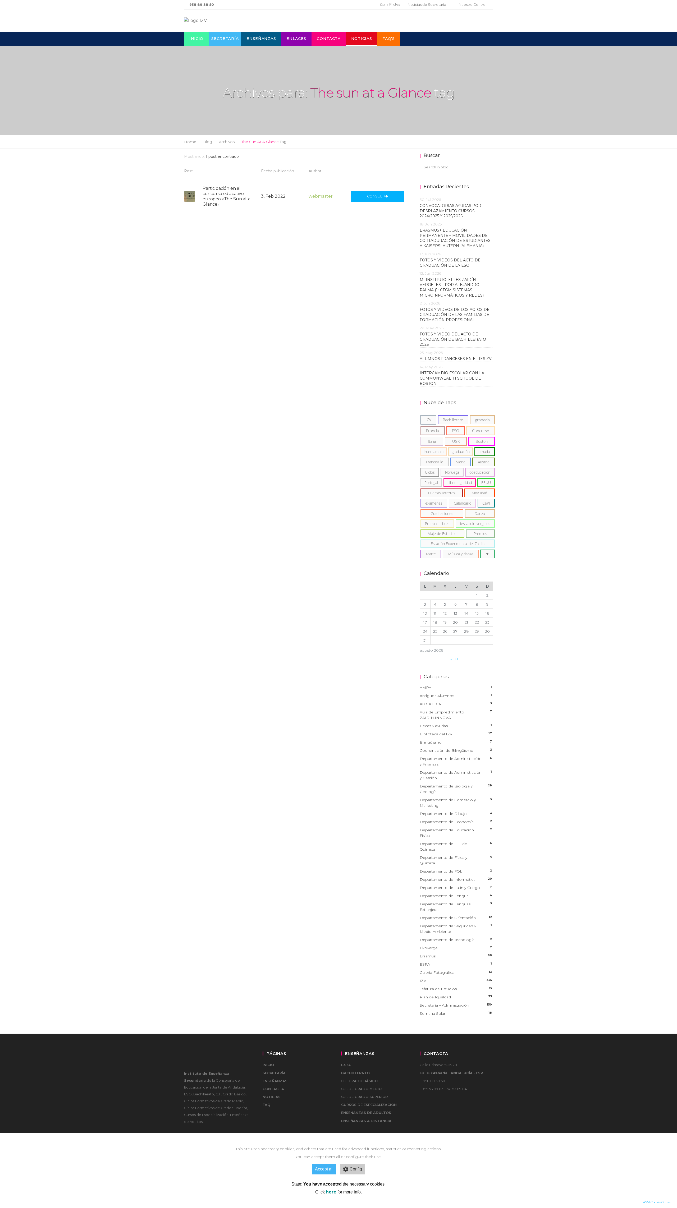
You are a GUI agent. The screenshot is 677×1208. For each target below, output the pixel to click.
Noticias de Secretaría (427, 4)
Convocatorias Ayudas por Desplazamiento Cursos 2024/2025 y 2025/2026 (450, 210)
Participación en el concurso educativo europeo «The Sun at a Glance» (226, 196)
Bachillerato (355, 1073)
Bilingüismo (456, 742)
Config (356, 1169)
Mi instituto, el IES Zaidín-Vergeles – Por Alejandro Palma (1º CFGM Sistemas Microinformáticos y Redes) (453, 287)
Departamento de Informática (456, 879)
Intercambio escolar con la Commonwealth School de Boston (452, 378)
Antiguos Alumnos (456, 695)
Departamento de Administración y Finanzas (456, 761)
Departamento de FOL (456, 871)
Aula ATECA (456, 704)
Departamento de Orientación (456, 917)
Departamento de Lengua (456, 895)
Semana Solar (456, 1013)
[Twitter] (356, 5)
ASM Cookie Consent (658, 1202)
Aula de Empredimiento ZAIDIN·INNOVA (456, 715)
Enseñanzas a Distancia (366, 1121)
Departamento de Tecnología (456, 939)
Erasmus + (456, 956)
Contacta (329, 38)
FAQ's (388, 38)
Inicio (196, 38)
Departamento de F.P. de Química (456, 846)
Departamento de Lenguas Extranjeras (456, 907)
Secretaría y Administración (456, 1005)
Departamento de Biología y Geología (456, 789)
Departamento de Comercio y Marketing (456, 802)
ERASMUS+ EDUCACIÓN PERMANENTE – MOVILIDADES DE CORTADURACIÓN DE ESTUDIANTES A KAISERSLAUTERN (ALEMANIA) (455, 238)
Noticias (361, 38)
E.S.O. (346, 1065)
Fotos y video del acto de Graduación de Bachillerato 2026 (453, 339)
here (331, 1192)
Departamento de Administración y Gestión (456, 775)
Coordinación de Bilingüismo (456, 750)
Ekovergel (456, 948)
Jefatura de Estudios (456, 988)
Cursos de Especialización (369, 1105)
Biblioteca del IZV (456, 734)
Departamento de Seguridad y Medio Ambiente (456, 929)
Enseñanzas (261, 38)
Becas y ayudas (456, 725)
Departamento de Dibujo (456, 813)
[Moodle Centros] (348, 4)
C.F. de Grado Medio (361, 1089)
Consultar (377, 196)
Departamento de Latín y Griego (456, 887)
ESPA (456, 964)
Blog (207, 141)
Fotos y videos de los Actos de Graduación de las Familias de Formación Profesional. (455, 314)
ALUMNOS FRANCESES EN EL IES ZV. (456, 358)
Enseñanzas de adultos (366, 1112)
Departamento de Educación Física (456, 833)
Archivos (227, 141)
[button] (487, 554)
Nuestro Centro (472, 4)
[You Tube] (365, 5)
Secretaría (225, 38)
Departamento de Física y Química (456, 860)
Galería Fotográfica (456, 972)
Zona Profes (389, 4)
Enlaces (296, 38)
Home (190, 141)
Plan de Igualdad (456, 997)
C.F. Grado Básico (359, 1081)
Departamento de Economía (456, 821)
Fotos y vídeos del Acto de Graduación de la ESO (450, 263)
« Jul (454, 659)
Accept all (324, 1169)
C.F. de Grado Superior (364, 1097)
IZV (456, 980)
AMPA (456, 687)
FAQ (266, 1105)
